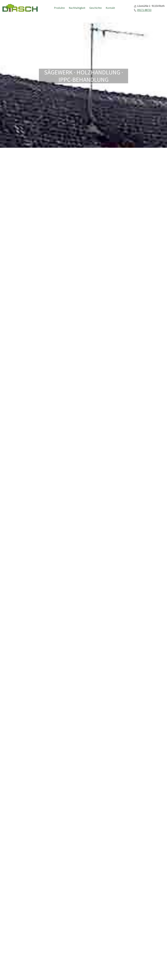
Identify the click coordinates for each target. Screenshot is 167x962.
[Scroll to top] (160, 955)
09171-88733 (144, 10)
